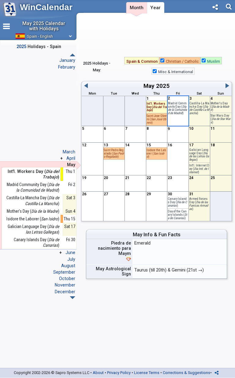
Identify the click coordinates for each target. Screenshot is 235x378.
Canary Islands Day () (36, 242)
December (65, 291)
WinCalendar (46, 7)
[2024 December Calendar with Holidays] (72, 55)
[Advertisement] (156, 36)
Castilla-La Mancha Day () (32, 200)
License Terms (146, 372)
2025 (163, 85)
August (68, 265)
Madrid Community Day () (33, 187)
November (65, 285)
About (98, 372)
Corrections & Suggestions (186, 372)
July (71, 259)
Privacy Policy (119, 372)
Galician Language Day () (33, 229)
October (67, 278)
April (70, 158)
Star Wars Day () (220, 119)
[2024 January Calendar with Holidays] (72, 297)
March (69, 151)
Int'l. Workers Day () (157, 107)
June (70, 252)
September (64, 272)
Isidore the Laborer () (32, 218)
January (67, 60)
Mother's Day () (33, 211)
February (66, 67)
